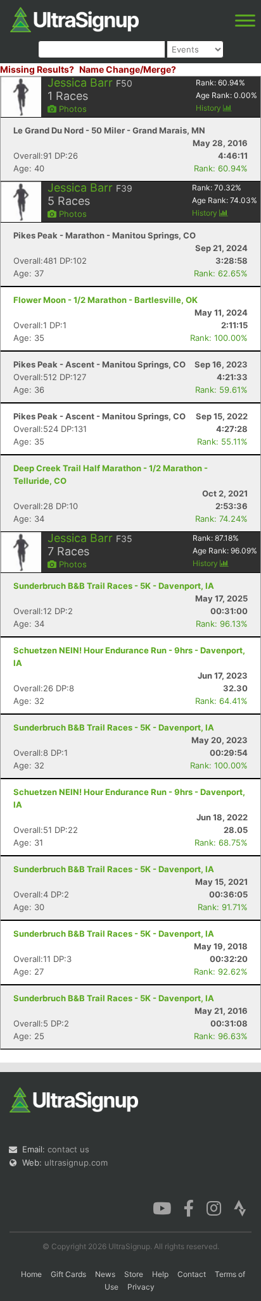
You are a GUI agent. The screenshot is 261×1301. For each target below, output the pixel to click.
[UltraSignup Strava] (240, 1207)
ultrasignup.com (76, 1162)
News (105, 1274)
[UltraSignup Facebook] (189, 1207)
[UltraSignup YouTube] (162, 1207)
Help (160, 1274)
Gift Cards (68, 1274)
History (209, 108)
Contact (191, 1274)
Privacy (141, 1287)
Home (31, 1274)
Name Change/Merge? (127, 69)
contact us (68, 1149)
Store (133, 1274)
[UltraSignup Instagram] (213, 1207)
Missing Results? (37, 69)
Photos (71, 109)
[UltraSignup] (74, 18)
